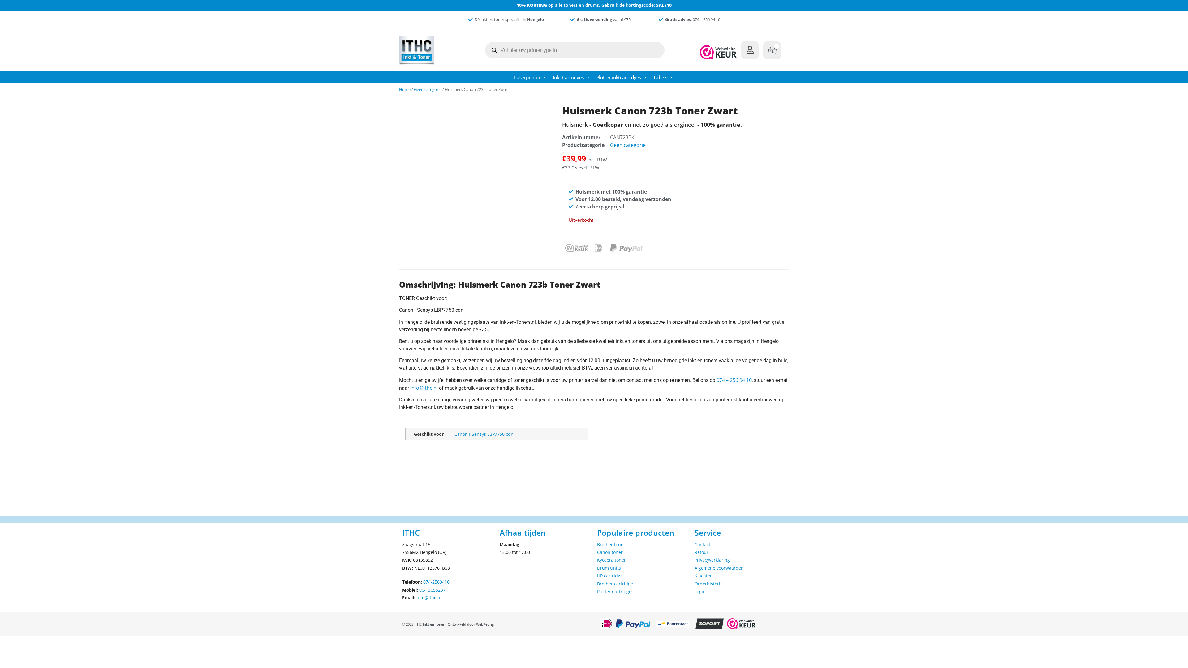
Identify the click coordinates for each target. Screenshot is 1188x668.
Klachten (704, 576)
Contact (702, 544)
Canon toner (610, 552)
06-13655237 (432, 590)
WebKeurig (485, 624)
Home (405, 89)
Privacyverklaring (712, 560)
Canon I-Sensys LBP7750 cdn (484, 434)
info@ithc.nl (424, 387)
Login (700, 591)
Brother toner (611, 544)
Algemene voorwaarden (719, 568)
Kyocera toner (611, 560)
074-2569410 (436, 582)
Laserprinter (527, 77)
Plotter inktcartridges (618, 77)
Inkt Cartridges (568, 77)
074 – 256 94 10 (734, 380)
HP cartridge (610, 576)
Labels (660, 77)
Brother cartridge (615, 584)
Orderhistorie (709, 584)
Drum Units (609, 568)
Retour (701, 552)
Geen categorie (427, 89)
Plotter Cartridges (615, 591)
